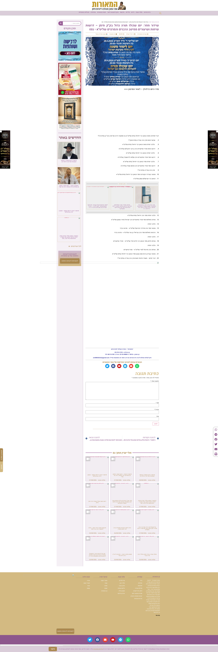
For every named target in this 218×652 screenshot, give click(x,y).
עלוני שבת (139, 12)
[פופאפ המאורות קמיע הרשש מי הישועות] (69, 60)
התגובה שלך (154, 381)
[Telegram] (125, 366)
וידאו (132, 12)
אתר (157, 416)
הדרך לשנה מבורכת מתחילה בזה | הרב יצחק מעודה (122, 528)
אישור (53, 649)
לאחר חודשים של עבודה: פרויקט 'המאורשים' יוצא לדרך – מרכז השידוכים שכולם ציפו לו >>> (98, 206)
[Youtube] (119, 366)
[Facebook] (113, 366)
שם (157, 402)
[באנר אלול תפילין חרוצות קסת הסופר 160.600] (5, 168)
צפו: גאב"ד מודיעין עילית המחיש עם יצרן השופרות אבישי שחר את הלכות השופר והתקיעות (122, 502)
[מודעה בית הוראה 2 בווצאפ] (69, 94)
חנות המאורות (101, 12)
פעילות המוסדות (84, 12)
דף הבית (157, 22)
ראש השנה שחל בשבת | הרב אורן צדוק (97, 501)
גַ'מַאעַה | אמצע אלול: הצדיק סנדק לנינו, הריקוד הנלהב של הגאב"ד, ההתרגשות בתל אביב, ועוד (147, 502)
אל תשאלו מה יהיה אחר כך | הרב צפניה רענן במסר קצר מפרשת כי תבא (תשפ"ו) (147, 528)
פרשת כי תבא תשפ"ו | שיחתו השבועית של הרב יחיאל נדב (147, 475)
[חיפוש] (61, 23)
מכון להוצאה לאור (113, 12)
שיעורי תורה (151, 22)
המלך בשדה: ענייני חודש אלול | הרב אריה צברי (147, 554)
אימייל (156, 409)
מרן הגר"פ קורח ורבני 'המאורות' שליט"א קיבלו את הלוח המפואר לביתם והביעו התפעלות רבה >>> (97, 555)
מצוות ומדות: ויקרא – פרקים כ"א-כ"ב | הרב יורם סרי (122, 554)
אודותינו (93, 12)
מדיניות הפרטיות (98, 649)
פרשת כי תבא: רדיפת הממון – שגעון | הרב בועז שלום (97, 475)
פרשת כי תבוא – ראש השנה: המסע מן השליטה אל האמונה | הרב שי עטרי (122, 475)
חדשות (122, 12)
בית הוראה (147, 12)
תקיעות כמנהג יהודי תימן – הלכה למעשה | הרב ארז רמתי (97, 528)
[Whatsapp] (137, 366)
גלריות (128, 12)
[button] (160, 13)
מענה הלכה (86, 577)
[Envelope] (131, 366)
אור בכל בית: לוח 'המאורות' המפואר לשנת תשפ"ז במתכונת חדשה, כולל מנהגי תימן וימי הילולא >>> (146, 207)
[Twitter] (107, 366)
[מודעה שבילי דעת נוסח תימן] (69, 129)
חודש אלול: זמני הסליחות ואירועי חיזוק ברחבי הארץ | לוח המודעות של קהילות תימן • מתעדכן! (122, 207)
